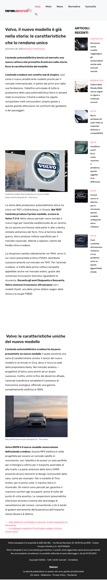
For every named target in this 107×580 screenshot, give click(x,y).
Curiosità (90, 6)
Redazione (46, 575)
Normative (74, 6)
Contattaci (73, 560)
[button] (36, 14)
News (60, 6)
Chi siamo (34, 575)
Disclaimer (72, 575)
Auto (37, 6)
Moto (49, 6)
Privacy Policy (59, 575)
